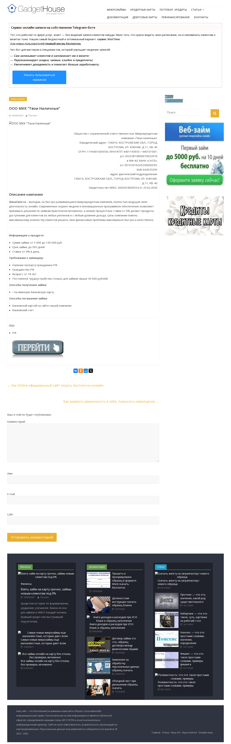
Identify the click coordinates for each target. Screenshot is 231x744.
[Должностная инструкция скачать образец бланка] (98, 598)
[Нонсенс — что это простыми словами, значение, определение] (166, 632)
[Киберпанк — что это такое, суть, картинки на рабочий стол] (166, 613)
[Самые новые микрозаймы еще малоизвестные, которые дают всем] (45, 632)
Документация (117, 17)
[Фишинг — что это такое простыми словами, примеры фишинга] (166, 653)
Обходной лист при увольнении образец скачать (125, 684)
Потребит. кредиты (173, 9)
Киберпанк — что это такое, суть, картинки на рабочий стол (193, 617)
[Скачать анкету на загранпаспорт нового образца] (182, 573)
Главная (156, 732)
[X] (91, 371)
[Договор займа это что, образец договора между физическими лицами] (98, 638)
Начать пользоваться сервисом (39, 77)
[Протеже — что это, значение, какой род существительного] (166, 594)
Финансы (26, 583)
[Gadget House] (36, 8)
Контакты (201, 17)
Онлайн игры (205, 732)
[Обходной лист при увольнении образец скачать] (98, 681)
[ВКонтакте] (75, 371)
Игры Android (189, 732)
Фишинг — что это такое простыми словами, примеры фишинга (191, 659)
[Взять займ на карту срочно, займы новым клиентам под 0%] (46, 573)
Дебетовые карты (144, 17)
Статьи (196, 9)
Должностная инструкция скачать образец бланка (124, 601)
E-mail (11, 494)
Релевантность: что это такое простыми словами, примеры (176, 683)
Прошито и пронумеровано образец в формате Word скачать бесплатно (124, 580)
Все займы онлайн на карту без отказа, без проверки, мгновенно (45, 662)
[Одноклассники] (81, 371)
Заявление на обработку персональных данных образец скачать (125, 665)
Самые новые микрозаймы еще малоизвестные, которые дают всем (43, 641)
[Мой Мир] (86, 371)
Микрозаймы (116, 9)
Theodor (32, 115)
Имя (9, 473)
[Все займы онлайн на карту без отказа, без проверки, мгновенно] (45, 654)
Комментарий (16, 421)
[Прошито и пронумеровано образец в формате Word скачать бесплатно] (98, 573)
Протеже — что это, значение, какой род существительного (193, 598)
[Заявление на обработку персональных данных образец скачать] (98, 659)
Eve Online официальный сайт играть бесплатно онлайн (55, 385)
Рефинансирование (176, 17)
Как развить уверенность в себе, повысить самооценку (111, 401)
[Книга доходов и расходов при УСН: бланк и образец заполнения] (114, 617)
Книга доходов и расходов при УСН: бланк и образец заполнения (112, 625)
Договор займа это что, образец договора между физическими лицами (125, 644)
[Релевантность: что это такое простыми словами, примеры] (182, 675)
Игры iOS (175, 732)
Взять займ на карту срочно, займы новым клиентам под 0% (46, 591)
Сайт (10, 514)
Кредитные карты (142, 9)
